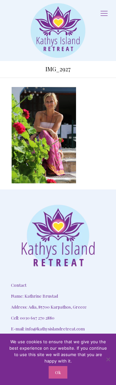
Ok (58, 372)
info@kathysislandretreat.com (55, 328)
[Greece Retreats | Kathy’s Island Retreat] (58, 30)
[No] (108, 359)
